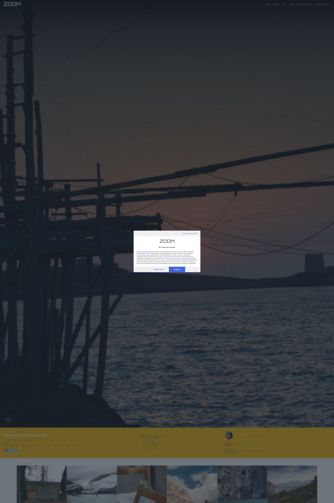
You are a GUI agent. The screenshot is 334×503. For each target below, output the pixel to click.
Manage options (159, 269)
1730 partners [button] (147, 251)
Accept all (177, 269)
